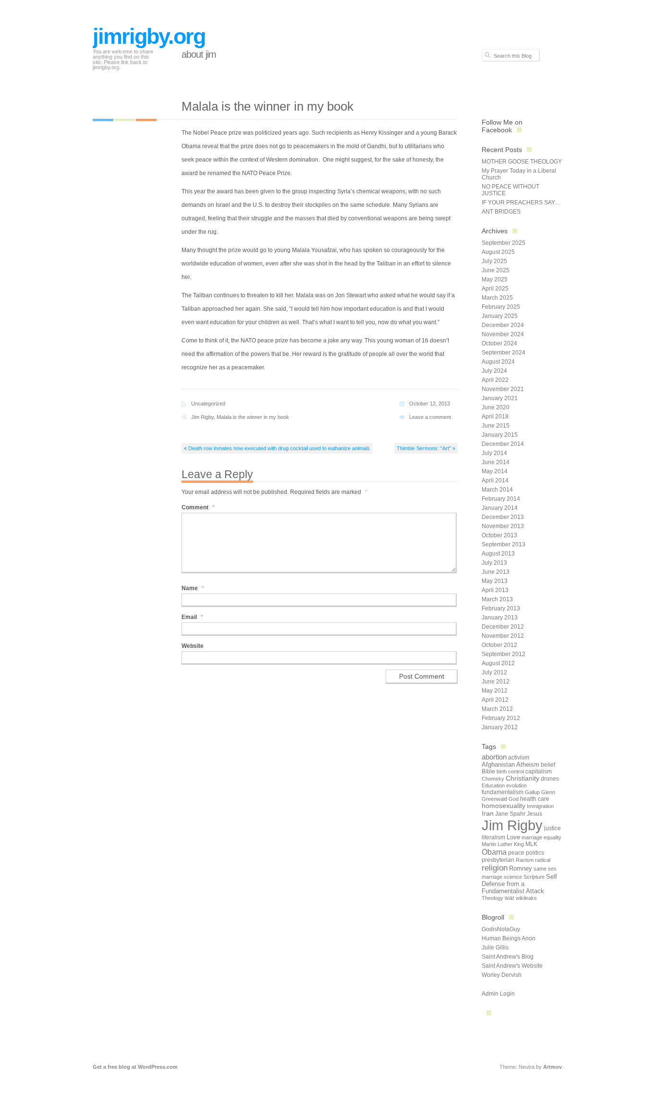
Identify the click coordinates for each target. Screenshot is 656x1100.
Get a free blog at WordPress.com (135, 1067)
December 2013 (503, 517)
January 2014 (500, 508)
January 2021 (500, 398)
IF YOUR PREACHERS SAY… (521, 202)
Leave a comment (430, 417)
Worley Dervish (502, 975)
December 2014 (503, 444)
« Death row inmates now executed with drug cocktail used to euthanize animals (277, 448)
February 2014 (501, 498)
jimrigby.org (149, 36)
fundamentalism (502, 792)
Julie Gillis (495, 947)
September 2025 (503, 243)
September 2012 (503, 654)
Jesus (534, 814)
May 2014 (495, 471)
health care (534, 799)
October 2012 (499, 645)
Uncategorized (208, 403)
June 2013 (496, 572)
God (514, 799)
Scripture (534, 877)
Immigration (540, 806)
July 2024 (494, 370)
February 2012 (501, 718)
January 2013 (500, 617)
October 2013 (499, 535)
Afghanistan (498, 764)
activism (518, 757)
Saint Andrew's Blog (508, 956)
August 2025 (498, 252)
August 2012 (498, 663)
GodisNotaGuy (501, 929)
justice (552, 828)
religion (495, 867)
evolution (516, 785)
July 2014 (494, 453)
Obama (494, 851)
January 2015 (500, 434)
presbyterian (498, 860)
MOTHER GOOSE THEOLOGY (522, 161)
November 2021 (503, 389)
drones (550, 778)
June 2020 (496, 407)
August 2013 (498, 553)
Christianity (522, 778)
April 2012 (495, 699)
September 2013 (503, 544)
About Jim (199, 54)
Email (192, 617)
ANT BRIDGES (501, 211)
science (513, 877)
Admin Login (498, 993)
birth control (510, 771)
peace (516, 852)
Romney (520, 868)
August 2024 (498, 361)
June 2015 (496, 425)
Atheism (527, 764)
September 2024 (503, 352)
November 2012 (503, 635)
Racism (525, 860)
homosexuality (503, 805)
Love (513, 837)
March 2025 (497, 297)
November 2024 (503, 334)
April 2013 (495, 590)
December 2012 (503, 626)
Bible (488, 771)
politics (535, 852)
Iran (488, 813)
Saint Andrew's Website (512, 965)
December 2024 (503, 325)
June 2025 (496, 270)
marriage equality (541, 837)
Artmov (552, 1067)
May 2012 (495, 690)
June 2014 (496, 462)
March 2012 (497, 709)
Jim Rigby (202, 417)
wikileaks (526, 898)
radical (542, 860)
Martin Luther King (503, 844)
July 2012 (494, 672)
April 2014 (495, 480)
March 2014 (497, 489)
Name (193, 588)
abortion (494, 757)
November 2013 (503, 526)
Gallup (532, 792)
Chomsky (493, 779)
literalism (493, 837)
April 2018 (495, 416)
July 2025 (494, 261)
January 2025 (500, 316)
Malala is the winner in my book (253, 417)
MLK (531, 844)
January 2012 (500, 727)
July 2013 (494, 562)
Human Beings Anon (508, 938)
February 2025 (501, 306)
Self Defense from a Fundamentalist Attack (519, 884)
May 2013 (495, 581)
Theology (492, 898)
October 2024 (499, 343)
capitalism (538, 771)
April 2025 (495, 288)
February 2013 (501, 608)
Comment (198, 507)
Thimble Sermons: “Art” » (426, 448)
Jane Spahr (510, 814)
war (509, 898)
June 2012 (496, 681)
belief (548, 764)
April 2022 (495, 380)
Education (493, 785)
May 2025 (495, 279)
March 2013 (497, 599)
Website (193, 646)
